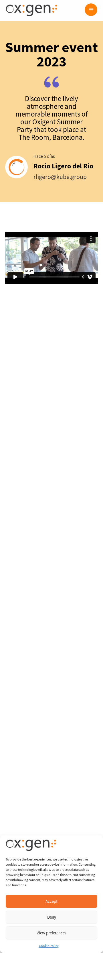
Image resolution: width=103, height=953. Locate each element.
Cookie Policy (49, 946)
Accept (51, 901)
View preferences (51, 933)
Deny (51, 917)
